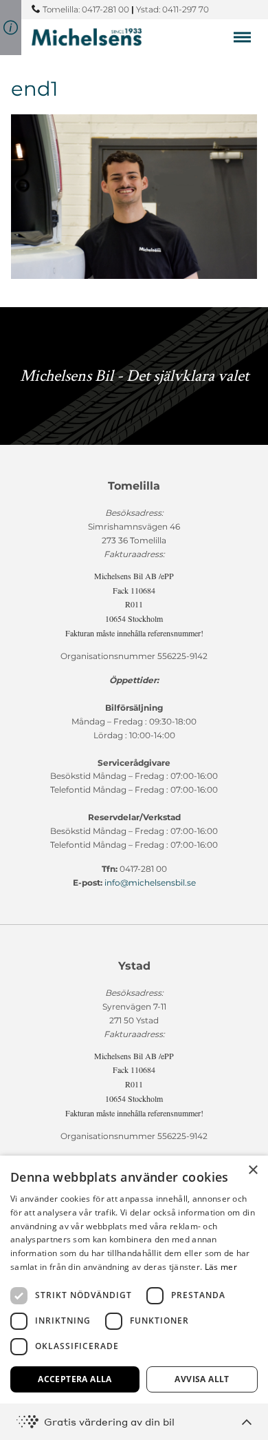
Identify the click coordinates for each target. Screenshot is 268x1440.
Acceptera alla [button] (75, 1379)
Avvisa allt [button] (202, 1379)
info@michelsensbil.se (150, 882)
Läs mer (221, 1267)
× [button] (252, 1170)
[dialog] (134, 1298)
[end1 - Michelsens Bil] (87, 36)
